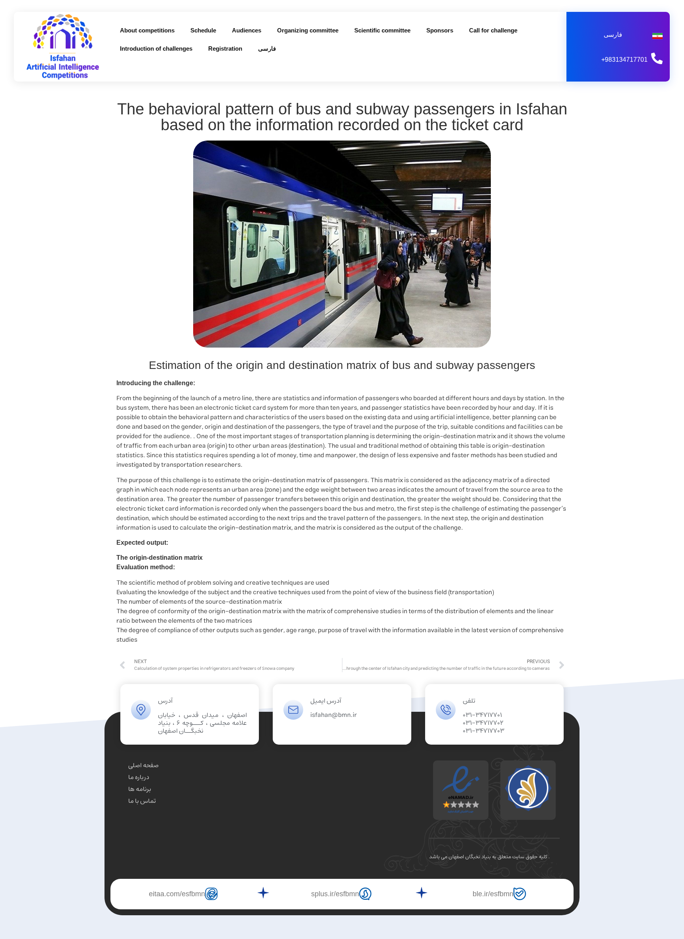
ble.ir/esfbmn (493, 894)
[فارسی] (657, 36)
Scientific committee (382, 30)
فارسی (267, 48)
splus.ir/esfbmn (335, 894)
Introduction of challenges (156, 48)
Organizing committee (307, 30)
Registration (225, 48)
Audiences (246, 30)
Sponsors (439, 30)
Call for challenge (493, 30)
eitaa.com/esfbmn (177, 894)
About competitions (147, 30)
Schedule (203, 30)
